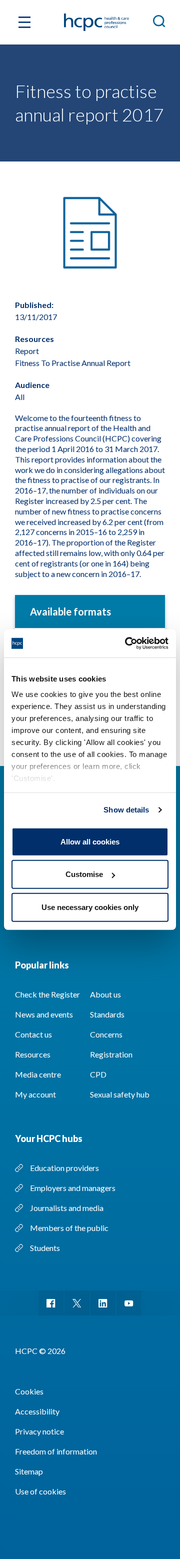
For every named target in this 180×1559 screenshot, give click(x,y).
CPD (98, 1074)
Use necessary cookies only (90, 906)
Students (45, 1247)
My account (35, 1094)
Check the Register (47, 994)
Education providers (64, 1167)
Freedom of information (56, 1451)
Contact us (33, 1034)
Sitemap (29, 1471)
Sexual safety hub (120, 1094)
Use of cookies (40, 1491)
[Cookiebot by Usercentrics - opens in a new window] (127, 643)
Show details (126, 810)
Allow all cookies (90, 841)
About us (105, 994)
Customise (84, 874)
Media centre (38, 1074)
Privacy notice (39, 1431)
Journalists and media (67, 1207)
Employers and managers (73, 1187)
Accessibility (37, 1411)
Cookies (29, 1391)
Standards (107, 1014)
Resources (32, 1054)
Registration (111, 1054)
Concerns (106, 1034)
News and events (44, 1014)
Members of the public (69, 1227)
